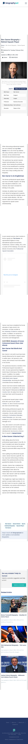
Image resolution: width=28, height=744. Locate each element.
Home (7, 722)
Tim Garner (8, 527)
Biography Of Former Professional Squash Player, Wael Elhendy (13, 343)
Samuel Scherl (16, 433)
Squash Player (20, 525)
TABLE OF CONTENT (20, 89)
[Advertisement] (14, 21)
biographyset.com (12, 739)
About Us (14, 722)
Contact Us (15, 724)
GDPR (19, 734)
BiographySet (17, 533)
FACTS (11, 89)
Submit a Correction (19, 585)
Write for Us (21, 722)
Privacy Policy (13, 734)
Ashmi (5, 57)
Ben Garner (8, 523)
